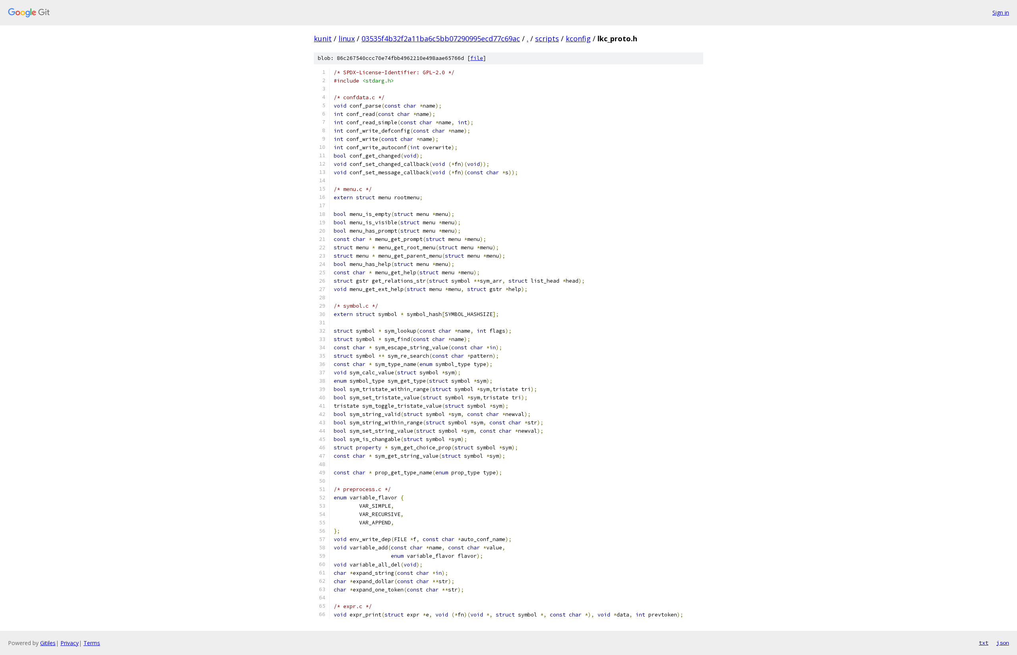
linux (346, 38)
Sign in (1000, 12)
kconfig (578, 38)
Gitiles (48, 643)
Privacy (69, 643)
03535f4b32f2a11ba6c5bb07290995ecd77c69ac (441, 38)
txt (983, 642)
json (1002, 642)
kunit (323, 38)
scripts (547, 38)
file (476, 58)
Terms (91, 643)
